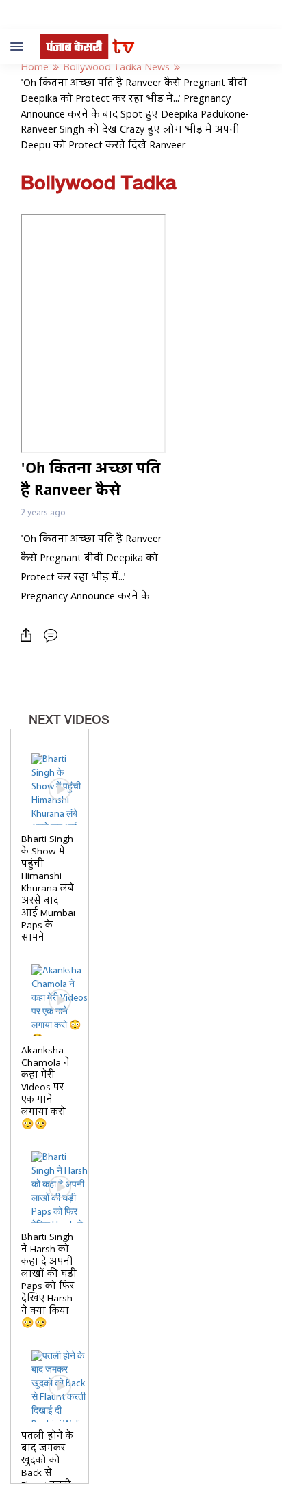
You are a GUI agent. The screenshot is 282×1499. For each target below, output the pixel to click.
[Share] (29, 635)
